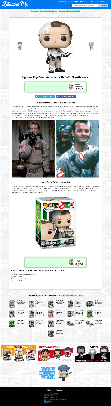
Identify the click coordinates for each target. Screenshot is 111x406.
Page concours (49, 396)
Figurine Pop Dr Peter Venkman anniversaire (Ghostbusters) (20, 313)
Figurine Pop (35, 11)
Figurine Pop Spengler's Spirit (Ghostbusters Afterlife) (21, 303)
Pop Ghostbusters (24, 279)
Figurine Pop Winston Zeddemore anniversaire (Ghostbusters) (79, 303)
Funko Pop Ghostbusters (72, 295)
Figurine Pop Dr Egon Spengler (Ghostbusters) (40, 322)
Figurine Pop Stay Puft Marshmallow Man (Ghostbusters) (60, 323)
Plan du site (48, 401)
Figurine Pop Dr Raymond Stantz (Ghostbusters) (60, 332)
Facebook (84, 2)
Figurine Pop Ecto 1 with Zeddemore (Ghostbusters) (99, 322)
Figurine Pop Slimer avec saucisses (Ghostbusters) (98, 313)
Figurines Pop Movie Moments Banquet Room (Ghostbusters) (99, 303)
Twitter (104, 2)
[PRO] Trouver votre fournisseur (55, 399)
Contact (46, 402)
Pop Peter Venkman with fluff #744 (69, 11)
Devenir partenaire (50, 397)
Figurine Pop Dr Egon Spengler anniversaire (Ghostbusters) (40, 313)
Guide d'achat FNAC (51, 394)
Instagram (94, 2)
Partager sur (46, 96)
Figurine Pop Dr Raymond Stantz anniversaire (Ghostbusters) (60, 303)
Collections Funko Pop (68, 2)
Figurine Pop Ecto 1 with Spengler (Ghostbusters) (79, 322)
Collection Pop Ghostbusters (48, 11)
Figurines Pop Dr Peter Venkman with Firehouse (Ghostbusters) (79, 313)
